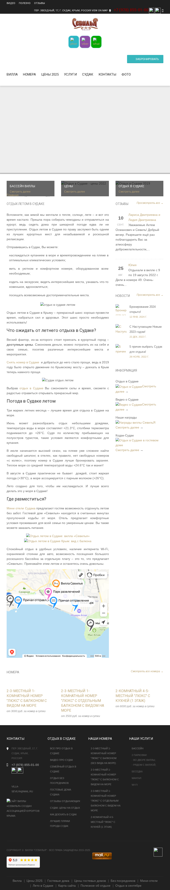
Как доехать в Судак (63, 814)
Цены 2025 (50, 74)
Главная (13, 195)
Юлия (132, 265)
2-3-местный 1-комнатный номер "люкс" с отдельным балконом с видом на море (105, 801)
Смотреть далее (127, 427)
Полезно (25, 3)
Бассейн (137, 748)
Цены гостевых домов (90, 880)
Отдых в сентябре (128, 885)
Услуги (70, 74)
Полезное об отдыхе (95, 885)
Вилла (12, 74)
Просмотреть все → (150, 202)
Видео (11, 3)
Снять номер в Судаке (23, 362)
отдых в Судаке (31, 388)
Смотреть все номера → (147, 671)
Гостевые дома (58, 880)
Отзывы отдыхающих (65, 801)
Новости (123, 296)
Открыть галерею (35, 692)
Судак (87, 74)
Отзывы (39, 3)
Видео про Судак (61, 760)
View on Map (100, 10)
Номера (29, 74)
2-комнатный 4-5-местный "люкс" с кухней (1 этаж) (103, 822)
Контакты (107, 74)
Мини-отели (149, 880)
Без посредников (123, 880)
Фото (126, 74)
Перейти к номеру (25, 692)
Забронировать (147, 59)
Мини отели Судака (21, 508)
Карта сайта (67, 885)
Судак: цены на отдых (65, 807)
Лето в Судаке (43, 885)
